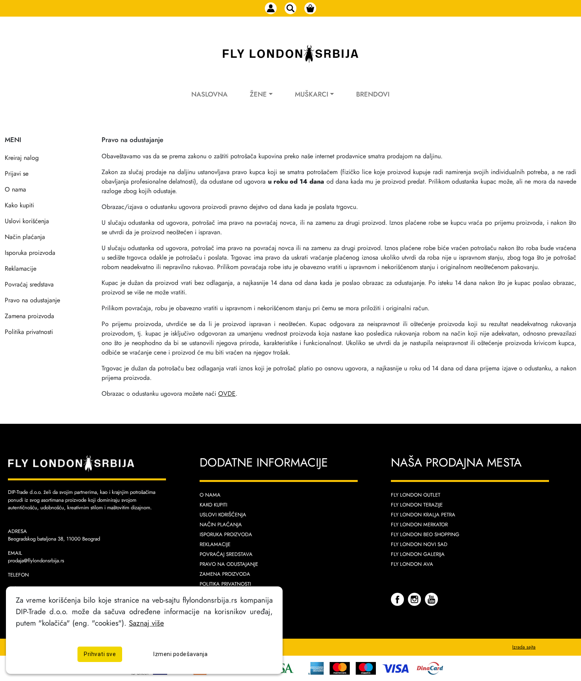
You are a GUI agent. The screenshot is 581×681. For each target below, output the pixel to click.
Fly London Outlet (415, 495)
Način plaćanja (25, 236)
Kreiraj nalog (22, 157)
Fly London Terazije (417, 504)
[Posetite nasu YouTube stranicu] (431, 598)
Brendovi (373, 94)
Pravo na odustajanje (32, 300)
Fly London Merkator (419, 524)
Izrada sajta (524, 647)
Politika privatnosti (29, 331)
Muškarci (311, 94)
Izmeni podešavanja (180, 654)
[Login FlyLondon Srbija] (271, 8)
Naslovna (209, 94)
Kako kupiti (19, 205)
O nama (15, 189)
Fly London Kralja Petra (423, 514)
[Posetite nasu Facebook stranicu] (398, 598)
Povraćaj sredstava (29, 284)
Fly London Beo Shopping (425, 534)
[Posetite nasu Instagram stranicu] (415, 598)
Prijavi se (16, 173)
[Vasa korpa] (310, 8)
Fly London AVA (412, 564)
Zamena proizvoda (29, 316)
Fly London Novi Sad (419, 544)
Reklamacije (20, 268)
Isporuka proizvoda (30, 252)
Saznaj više (146, 622)
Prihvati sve (100, 654)
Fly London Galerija (418, 554)
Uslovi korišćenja (27, 221)
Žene (258, 94)
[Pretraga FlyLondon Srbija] (290, 8)
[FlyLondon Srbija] (290, 54)
